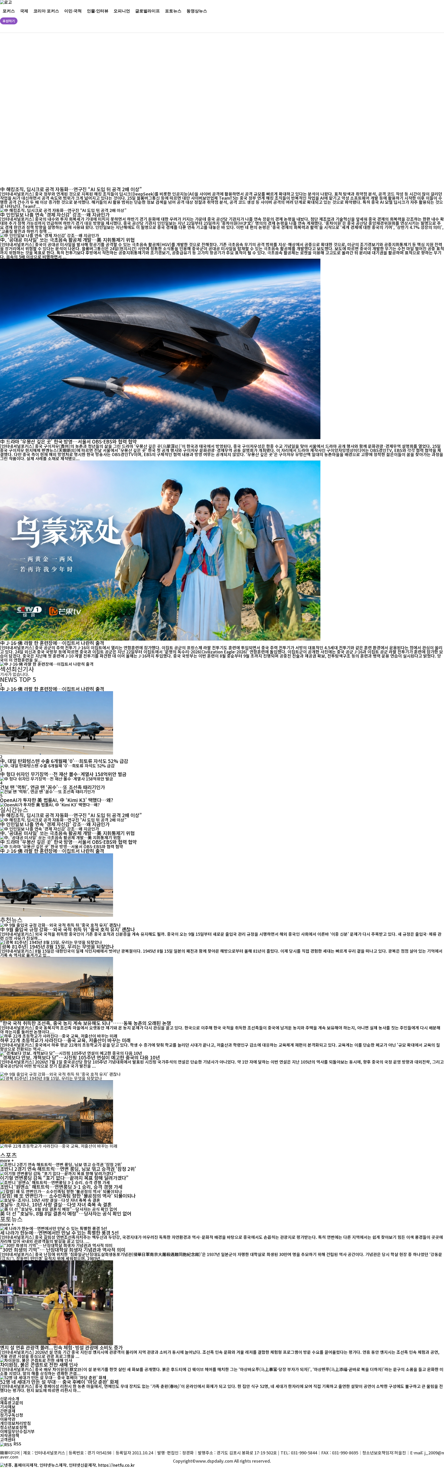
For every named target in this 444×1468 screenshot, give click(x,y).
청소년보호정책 (13, 1427)
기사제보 (7, 1407)
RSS (17, 1444)
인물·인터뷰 (97, 11)
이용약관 (7, 1419)
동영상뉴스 (197, 11)
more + (7, 1160)
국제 (24, 11)
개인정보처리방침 (15, 1423)
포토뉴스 (173, 11)
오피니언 (122, 11)
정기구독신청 (11, 1415)
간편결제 (7, 1411)
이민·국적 (73, 11)
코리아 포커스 (46, 11)
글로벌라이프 (147, 11)
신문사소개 (9, 1398)
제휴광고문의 (11, 1402)
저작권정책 (9, 1435)
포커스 (9, 11)
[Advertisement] (157, 110)
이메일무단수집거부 (17, 1431)
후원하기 (9, 20)
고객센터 (7, 1439)
